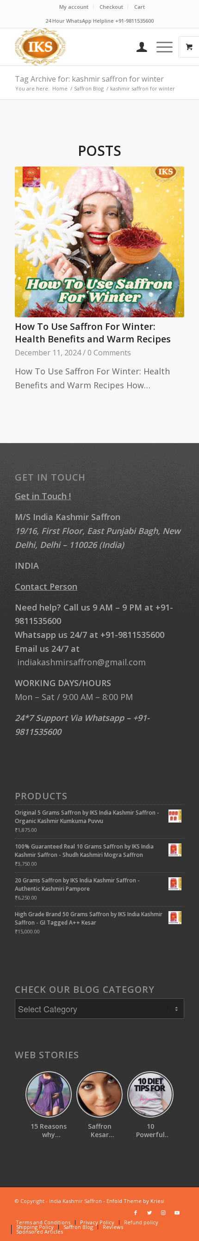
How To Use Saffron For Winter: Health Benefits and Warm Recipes (93, 333)
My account (73, 6)
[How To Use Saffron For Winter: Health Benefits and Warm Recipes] (99, 242)
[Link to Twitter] (149, 1213)
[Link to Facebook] (136, 1213)
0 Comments (109, 352)
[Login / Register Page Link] (137, 46)
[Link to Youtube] (177, 1213)
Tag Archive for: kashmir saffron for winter (89, 79)
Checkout (111, 6)
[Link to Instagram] (163, 1213)
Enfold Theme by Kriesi (135, 1200)
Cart (139, 6)
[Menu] (160, 46)
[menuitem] (74, 7)
